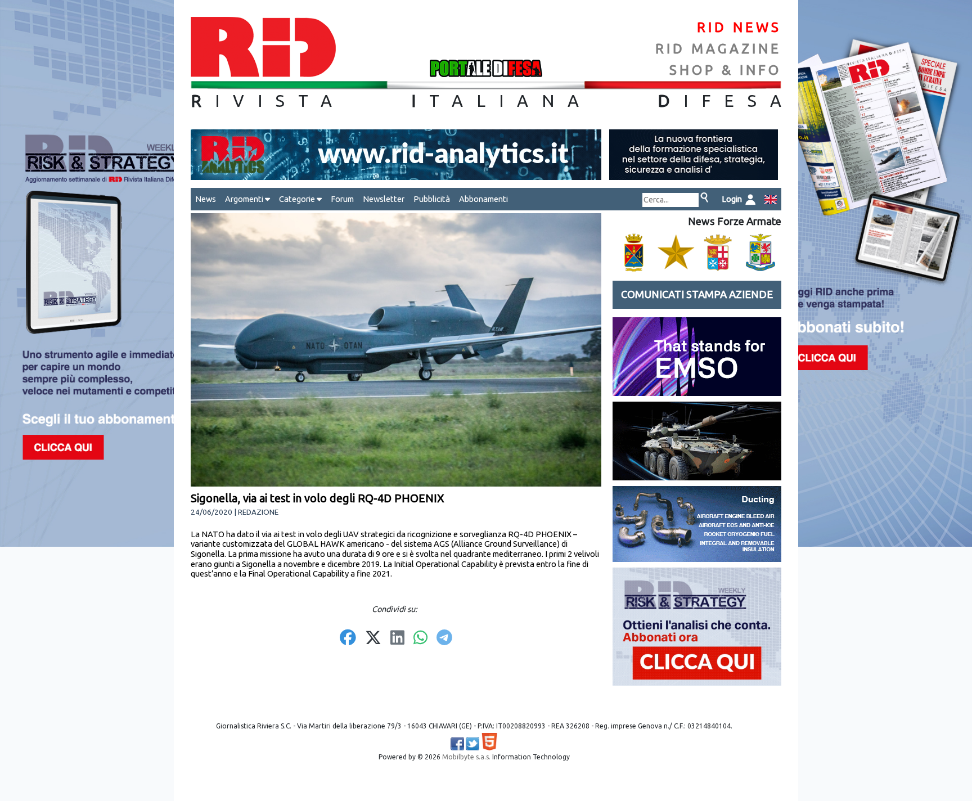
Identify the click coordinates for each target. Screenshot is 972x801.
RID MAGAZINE (718, 48)
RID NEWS (739, 27)
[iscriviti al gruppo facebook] (457, 743)
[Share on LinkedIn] (397, 638)
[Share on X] (373, 638)
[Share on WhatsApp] (420, 638)
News (205, 199)
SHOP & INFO (725, 70)
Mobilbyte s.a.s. (466, 756)
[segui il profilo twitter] (472, 743)
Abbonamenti (483, 199)
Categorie (298, 199)
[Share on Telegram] (444, 638)
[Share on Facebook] (348, 638)
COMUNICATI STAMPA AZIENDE (697, 294)
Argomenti (245, 199)
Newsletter (383, 199)
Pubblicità (431, 199)
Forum (342, 199)
